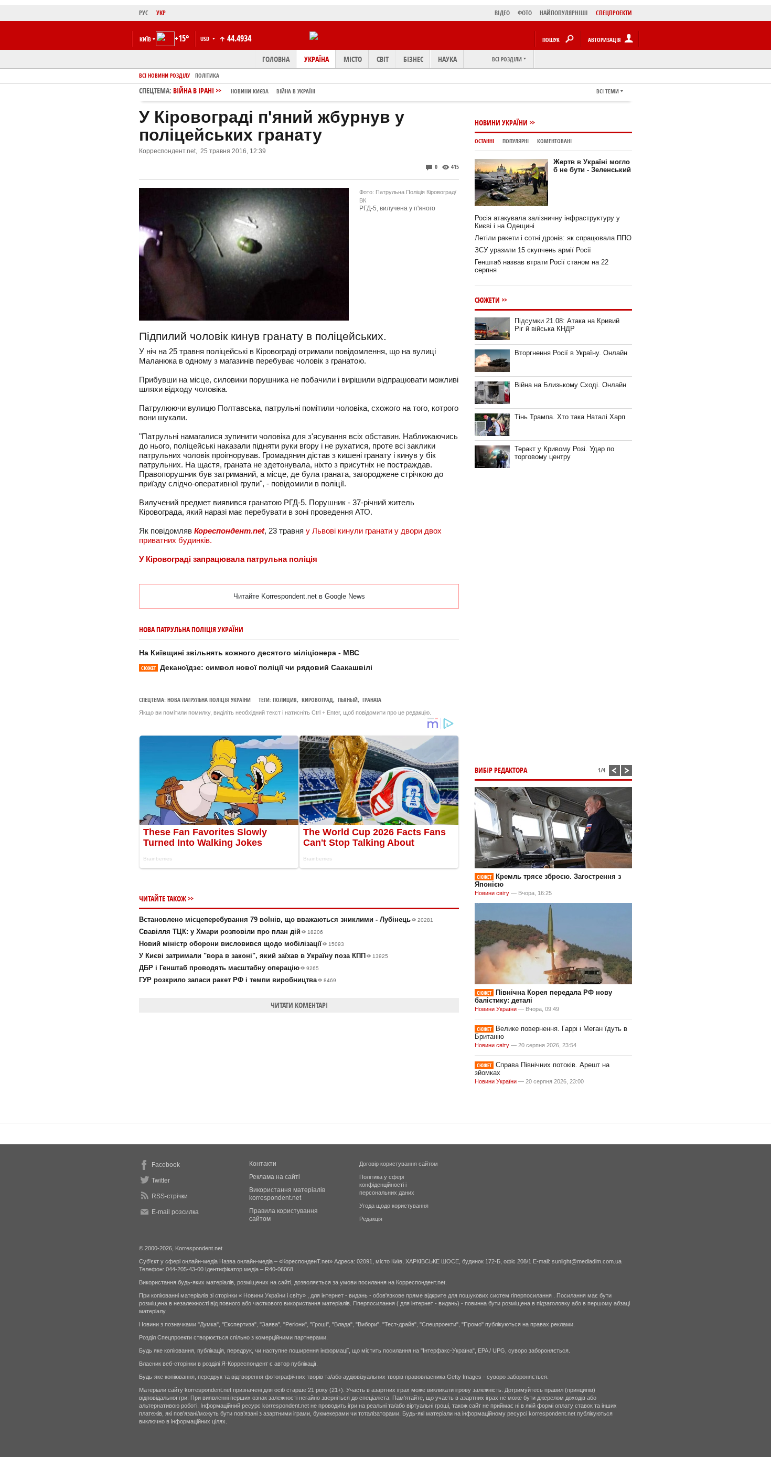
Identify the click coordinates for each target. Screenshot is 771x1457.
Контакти (262, 1163)
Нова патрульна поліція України (209, 700)
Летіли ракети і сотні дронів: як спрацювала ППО (553, 238)
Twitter (161, 1180)
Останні (484, 141)
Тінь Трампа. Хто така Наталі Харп (570, 417)
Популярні (515, 141)
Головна (276, 59)
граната (371, 700)
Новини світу (492, 893)
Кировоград (317, 700)
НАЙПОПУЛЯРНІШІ (564, 12)
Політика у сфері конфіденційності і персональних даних (386, 1185)
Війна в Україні (295, 91)
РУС (143, 12)
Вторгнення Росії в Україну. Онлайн (571, 353)
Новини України (501, 122)
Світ (383, 59)
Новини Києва (250, 91)
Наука (447, 59)
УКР (161, 12)
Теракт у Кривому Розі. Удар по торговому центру (564, 453)
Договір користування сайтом (398, 1164)
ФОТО (525, 12)
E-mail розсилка (175, 1212)
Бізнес (413, 59)
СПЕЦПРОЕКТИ (614, 12)
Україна (316, 59)
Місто (353, 59)
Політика (207, 75)
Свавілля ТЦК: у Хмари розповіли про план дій (231, 931)
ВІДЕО (502, 12)
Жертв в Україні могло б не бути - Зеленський (592, 166)
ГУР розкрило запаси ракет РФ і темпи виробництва (237, 980)
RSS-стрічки (170, 1196)
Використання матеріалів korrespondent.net (287, 1193)
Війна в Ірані (244, 90)
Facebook (166, 1164)
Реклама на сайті (274, 1177)
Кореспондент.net (229, 530)
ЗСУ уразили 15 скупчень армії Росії (533, 250)
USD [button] (205, 38)
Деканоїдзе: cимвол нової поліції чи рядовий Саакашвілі (256, 667)
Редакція (370, 1219)
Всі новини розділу (164, 75)
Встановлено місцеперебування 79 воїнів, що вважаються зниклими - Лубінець (286, 919)
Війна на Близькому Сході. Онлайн (570, 385)
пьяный (348, 700)
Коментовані (554, 141)
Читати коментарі (299, 1005)
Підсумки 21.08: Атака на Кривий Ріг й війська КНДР (567, 325)
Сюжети (487, 300)
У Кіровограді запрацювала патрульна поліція (228, 559)
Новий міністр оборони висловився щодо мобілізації (241, 944)
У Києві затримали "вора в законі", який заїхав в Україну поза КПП (263, 956)
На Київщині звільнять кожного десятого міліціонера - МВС (249, 652)
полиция (285, 700)
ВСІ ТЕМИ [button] (607, 91)
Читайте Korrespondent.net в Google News (299, 596)
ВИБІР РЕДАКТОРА (501, 770)
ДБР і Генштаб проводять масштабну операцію (229, 968)
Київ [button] (145, 39)
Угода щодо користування (394, 1206)
